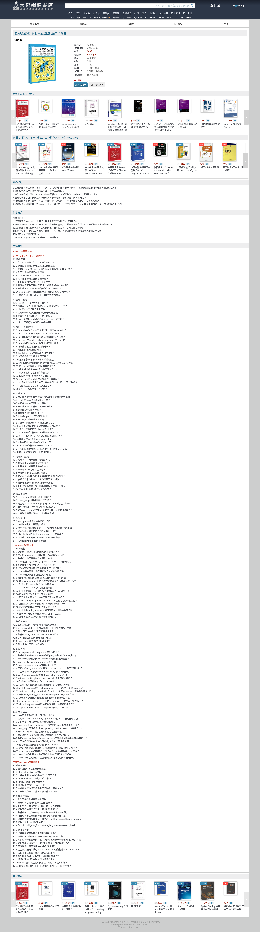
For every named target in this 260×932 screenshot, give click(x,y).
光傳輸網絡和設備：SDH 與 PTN (71, 169)
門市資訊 (175, 13)
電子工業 (91, 44)
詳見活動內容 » (73, 137)
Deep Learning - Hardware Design (70, 125)
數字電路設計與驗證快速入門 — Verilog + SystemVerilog (94, 909)
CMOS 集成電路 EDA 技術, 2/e (187, 125)
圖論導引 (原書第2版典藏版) (233, 169)
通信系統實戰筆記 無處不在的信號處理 (234, 907)
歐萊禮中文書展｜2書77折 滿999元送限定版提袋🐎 (88, 17)
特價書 (225, 23)
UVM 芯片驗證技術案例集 (49, 907)
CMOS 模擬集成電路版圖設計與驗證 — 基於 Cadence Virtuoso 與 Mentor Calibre (48, 173)
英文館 (96, 13)
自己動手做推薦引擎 (209, 167)
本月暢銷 (177, 23)
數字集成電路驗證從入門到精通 (71, 907)
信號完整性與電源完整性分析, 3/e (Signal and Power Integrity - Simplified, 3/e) (140, 173)
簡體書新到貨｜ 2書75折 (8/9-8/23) (127, 17)
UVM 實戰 (89, 123)
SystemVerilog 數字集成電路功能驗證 (210, 907)
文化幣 (161, 17)
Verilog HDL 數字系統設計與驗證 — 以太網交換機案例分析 (118, 127)
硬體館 (116, 13)
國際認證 (126, 13)
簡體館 (106, 13)
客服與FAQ (124, 921)
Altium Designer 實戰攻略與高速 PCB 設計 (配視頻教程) (25, 170)
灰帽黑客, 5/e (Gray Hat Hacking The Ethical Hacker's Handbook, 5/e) (163, 172)
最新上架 (34, 23)
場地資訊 (187, 13)
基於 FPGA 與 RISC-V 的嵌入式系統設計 (49, 125)
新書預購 (82, 23)
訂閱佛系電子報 (184, 17)
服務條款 (156, 921)
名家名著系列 (150, 17)
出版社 (153, 13)
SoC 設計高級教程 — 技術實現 (188, 907)
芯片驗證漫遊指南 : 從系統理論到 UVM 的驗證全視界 (24, 127)
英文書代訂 (171, 17)
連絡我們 (135, 921)
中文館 (86, 13)
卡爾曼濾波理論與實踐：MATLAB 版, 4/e (187, 169)
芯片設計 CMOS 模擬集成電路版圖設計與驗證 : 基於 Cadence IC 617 (164, 128)
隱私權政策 (145, 921)
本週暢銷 (130, 23)
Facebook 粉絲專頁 (109, 921)
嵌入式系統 (92, 74)
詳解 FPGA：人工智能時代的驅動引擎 (140, 125)
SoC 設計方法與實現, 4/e (232, 125)
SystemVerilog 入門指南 (118, 907)
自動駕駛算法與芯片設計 (210, 125)
